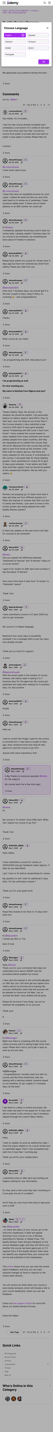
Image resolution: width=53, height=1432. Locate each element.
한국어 (31, 48)
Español (32, 35)
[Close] (47, 28)
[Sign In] (49, 3)
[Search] (44, 3)
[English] (13, 3)
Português (9, 54)
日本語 (8, 48)
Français (32, 41)
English (8, 35)
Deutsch (8, 41)
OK (43, 62)
